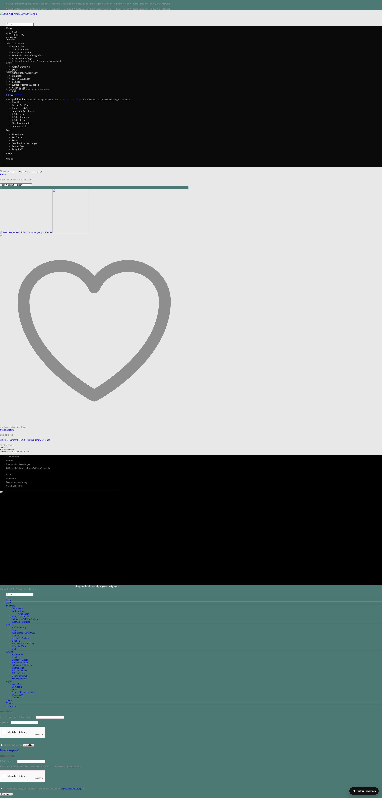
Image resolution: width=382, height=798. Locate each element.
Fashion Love (18, 611)
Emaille (16, 102)
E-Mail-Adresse (8, 761)
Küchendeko (18, 114)
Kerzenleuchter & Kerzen (25, 84)
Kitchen (9, 95)
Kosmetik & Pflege (22, 58)
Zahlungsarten (12, 456)
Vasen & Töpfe (20, 87)
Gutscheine (18, 43)
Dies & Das (18, 146)
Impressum (11, 478)
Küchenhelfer (19, 120)
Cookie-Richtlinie (14, 486)
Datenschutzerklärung (71, 788)
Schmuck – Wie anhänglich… (27, 55)
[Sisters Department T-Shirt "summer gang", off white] (44, 232)
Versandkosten (9, 449)
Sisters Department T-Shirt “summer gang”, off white (25, 440)
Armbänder (24, 49)
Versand (10, 460)
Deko (15, 69)
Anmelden (28, 745)
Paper (8, 130)
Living (9, 62)
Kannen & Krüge (21, 108)
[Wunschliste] (1, 235)
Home (9, 28)
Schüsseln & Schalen (23, 111)
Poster (15, 140)
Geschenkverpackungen (24, 143)
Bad (14, 90)
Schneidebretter (20, 126)
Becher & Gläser (20, 105)
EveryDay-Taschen (21, 616)
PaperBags (17, 134)
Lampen (16, 641)
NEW (8, 34)
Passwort (5, 722)
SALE (9, 153)
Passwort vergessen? (9, 750)
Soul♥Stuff (11, 39)
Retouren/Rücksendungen (18, 464)
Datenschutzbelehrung (16, 482)
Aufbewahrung (20, 66)
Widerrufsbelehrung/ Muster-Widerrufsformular (28, 468)
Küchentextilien (20, 117)
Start (3, 171)
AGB (8, 474)
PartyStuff (17, 149)
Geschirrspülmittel (22, 123)
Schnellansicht (7, 429)
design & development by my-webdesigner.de (97, 586)
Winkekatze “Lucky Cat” (25, 72)
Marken (9, 159)
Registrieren (6, 794)
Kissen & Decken (21, 78)
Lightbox (17, 75)
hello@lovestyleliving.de (71, 99)
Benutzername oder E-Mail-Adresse (18, 717)
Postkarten (17, 137)
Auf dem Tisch (19, 99)
